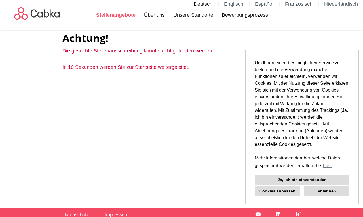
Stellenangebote (116, 15)
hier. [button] (327, 165)
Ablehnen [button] (326, 191)
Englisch (233, 4)
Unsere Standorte (193, 15)
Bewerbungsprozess (245, 15)
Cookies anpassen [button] (277, 191)
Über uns (154, 15)
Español (264, 4)
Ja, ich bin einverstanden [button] (302, 179)
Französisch (299, 4)
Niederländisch (341, 4)
